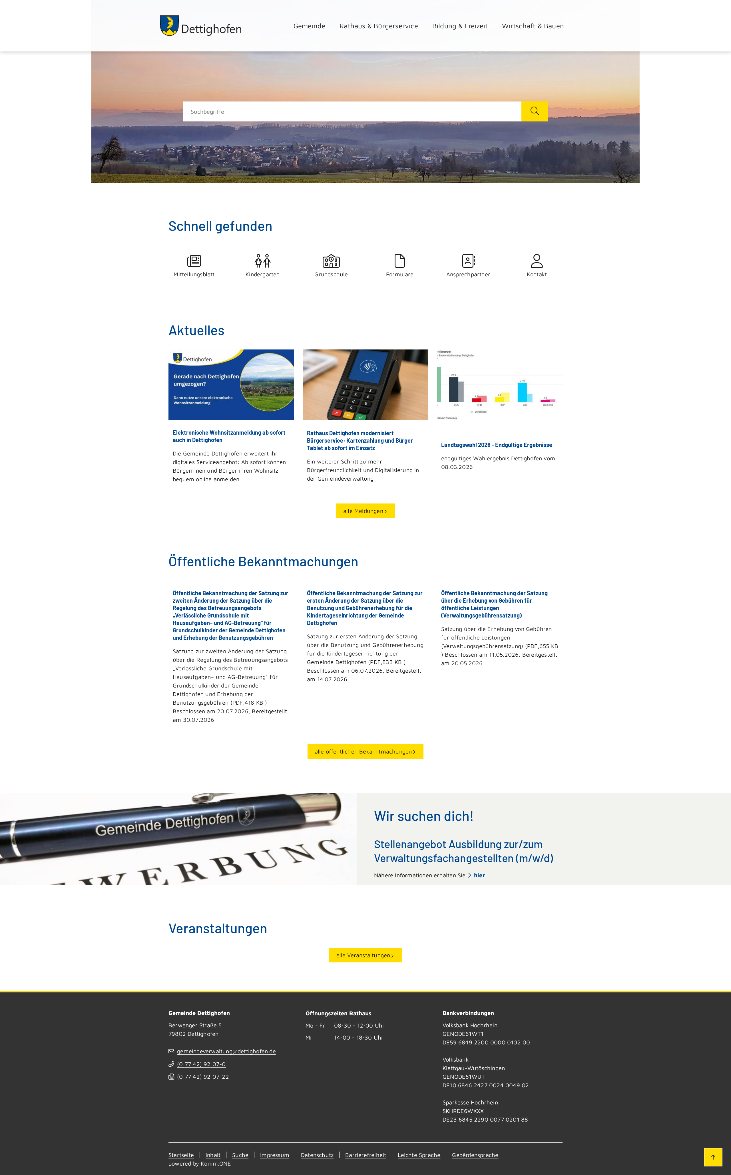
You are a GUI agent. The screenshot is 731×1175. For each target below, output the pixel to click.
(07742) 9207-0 (201, 1064)
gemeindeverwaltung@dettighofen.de (226, 1051)
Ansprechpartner (468, 274)
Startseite (181, 1155)
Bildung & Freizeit (460, 26)
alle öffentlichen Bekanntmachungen (363, 751)
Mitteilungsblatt (194, 274)
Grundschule (331, 274)
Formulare (399, 274)
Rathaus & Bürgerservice (379, 26)
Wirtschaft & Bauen (533, 26)
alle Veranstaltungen (363, 955)
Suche (240, 1155)
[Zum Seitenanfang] (713, 1157)
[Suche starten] (534, 111)
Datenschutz (317, 1155)
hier (479, 875)
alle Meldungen (363, 510)
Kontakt (537, 274)
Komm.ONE (216, 1163)
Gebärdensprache (475, 1155)
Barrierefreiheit (365, 1155)
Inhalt (213, 1155)
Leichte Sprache (419, 1155)
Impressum (274, 1155)
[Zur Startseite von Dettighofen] (201, 25)
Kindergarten (263, 274)
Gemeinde (310, 26)
